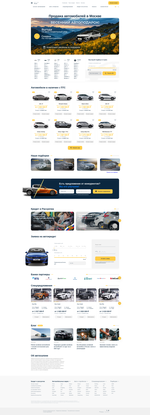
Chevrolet (63, 393)
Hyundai (71, 389)
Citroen (62, 395)
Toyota (87, 385)
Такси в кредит (71, 2)
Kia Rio (34, 304)
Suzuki (87, 383)
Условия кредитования (47, 411)
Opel (79, 385)
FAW (53, 393)
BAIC (87, 389)
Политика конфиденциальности (49, 410)
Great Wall (54, 395)
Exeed (87, 395)
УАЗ (112, 393)
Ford (70, 385)
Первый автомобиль (35, 387)
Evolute (87, 393)
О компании (64, 2)
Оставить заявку (105, 258)
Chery (53, 383)
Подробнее (37, 226)
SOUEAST (105, 395)
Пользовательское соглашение (74, 410)
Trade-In (94, 6)
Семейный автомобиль (36, 385)
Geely (53, 385)
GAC (62, 389)
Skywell (104, 391)
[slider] (88, 68)
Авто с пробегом (53, 6)
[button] (119, 165)
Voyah (113, 387)
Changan (54, 391)
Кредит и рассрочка (82, 6)
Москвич (113, 391)
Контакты (83, 2)
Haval (53, 389)
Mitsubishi (71, 395)
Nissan (79, 383)
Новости (78, 2)
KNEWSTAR (97, 395)
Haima (96, 385)
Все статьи (40, 325)
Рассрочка (33, 393)
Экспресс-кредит (114, 2)
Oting (104, 389)
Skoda (79, 393)
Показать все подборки (112, 172)
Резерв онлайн (36, 113)
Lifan (53, 387)
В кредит (37, 316)
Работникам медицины (36, 391)
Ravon (79, 389)
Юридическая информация (61, 410)
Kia (61, 391)
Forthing (96, 383)
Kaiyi (96, 393)
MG (103, 385)
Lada (70, 391)
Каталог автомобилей (39, 6)
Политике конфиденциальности (83, 194)
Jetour (96, 389)
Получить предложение (104, 191)
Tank (112, 385)
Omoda (104, 387)
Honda (70, 387)
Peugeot (79, 387)
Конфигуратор (104, 6)
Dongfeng (63, 387)
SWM (113, 383)
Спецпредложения (68, 6)
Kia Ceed (57, 304)
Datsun (70, 383)
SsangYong (80, 395)
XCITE (113, 389)
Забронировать (46, 316)
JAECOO (96, 387)
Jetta (96, 391)
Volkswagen (88, 387)
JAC (61, 385)
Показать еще (76, 147)
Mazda (70, 393)
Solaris (104, 393)
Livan (104, 383)
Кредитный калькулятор (36, 395)
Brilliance (88, 391)
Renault (79, 391)
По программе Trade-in (36, 389)
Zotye (62, 383)
